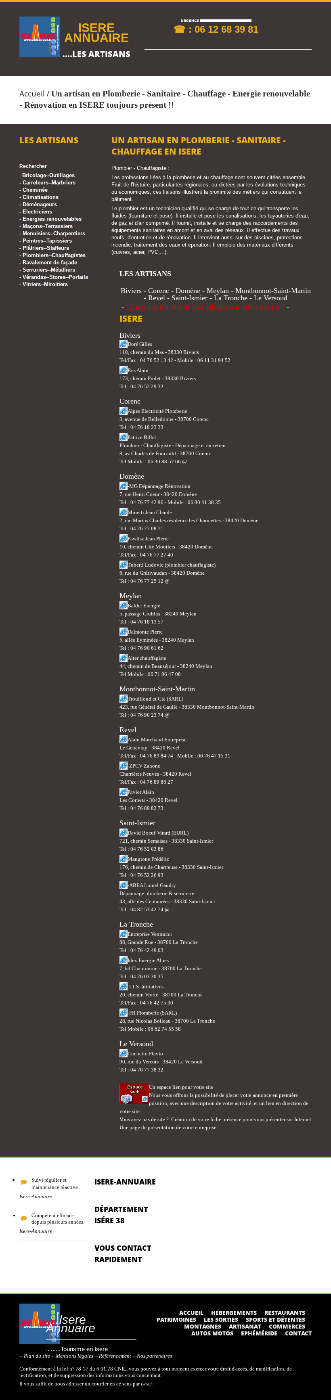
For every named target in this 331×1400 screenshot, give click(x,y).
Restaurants (284, 1312)
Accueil (32, 93)
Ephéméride (259, 1333)
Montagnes (202, 1326)
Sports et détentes (275, 1319)
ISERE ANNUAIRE (96, 32)
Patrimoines (176, 1319)
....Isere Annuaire (70, 1324)
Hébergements (234, 1312)
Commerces (287, 1326)
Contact (298, 1333)
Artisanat (245, 1326)
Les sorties (221, 1319)
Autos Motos (212, 1333)
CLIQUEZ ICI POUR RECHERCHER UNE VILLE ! (205, 307)
